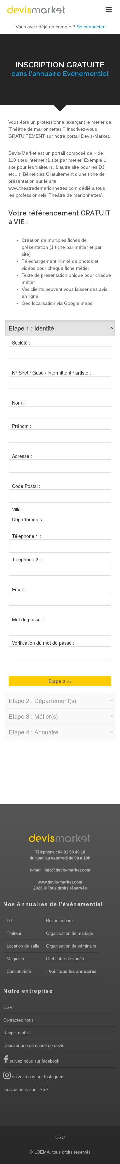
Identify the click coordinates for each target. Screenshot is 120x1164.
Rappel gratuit (16, 1032)
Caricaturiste (19, 971)
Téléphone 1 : (26, 536)
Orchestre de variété (65, 958)
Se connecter (91, 26)
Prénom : (21, 426)
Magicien (15, 958)
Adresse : (22, 456)
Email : (19, 589)
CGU (60, 1137)
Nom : (18, 402)
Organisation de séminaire (71, 946)
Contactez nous (18, 1020)
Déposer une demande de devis (33, 1045)
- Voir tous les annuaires (71, 971)
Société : (21, 342)
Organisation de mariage (69, 933)
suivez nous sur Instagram (37, 1076)
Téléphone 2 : (26, 559)
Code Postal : (26, 486)
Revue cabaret (60, 920)
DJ (9, 920)
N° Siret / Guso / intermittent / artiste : (51, 372)
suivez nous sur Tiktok (26, 1089)
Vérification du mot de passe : (43, 642)
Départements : (28, 519)
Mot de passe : (27, 619)
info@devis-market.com (67, 870)
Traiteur (14, 933)
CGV (8, 1007)
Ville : (17, 509)
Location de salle (23, 946)
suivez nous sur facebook (33, 1061)
